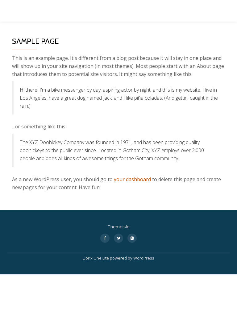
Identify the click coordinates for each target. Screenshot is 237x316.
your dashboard (132, 179)
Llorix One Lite (96, 258)
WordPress (143, 258)
